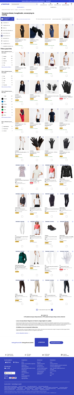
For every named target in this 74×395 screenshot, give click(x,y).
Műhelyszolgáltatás (25, 366)
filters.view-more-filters (6, 67)
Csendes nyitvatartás (54, 363)
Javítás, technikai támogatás (42, 368)
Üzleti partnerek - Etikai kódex (29, 388)
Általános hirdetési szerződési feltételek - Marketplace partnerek (13, 387)
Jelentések (28, 389)
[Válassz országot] (9, 373)
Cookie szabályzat (20, 388)
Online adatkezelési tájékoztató (32, 386)
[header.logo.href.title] (5, 4)
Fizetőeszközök (40, 365)
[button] (7, 56)
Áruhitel (23, 374)
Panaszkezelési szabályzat (63, 387)
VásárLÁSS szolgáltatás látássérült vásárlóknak (58, 365)
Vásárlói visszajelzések (22, 386)
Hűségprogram (24, 369)
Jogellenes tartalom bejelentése (62, 388)
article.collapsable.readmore (22, 333)
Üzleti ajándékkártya (25, 372)
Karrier (51, 372)
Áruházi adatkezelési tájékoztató (43, 386)
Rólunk (51, 362)
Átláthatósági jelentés (35, 389)
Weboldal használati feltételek (39, 388)
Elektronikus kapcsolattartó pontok (9, 389)
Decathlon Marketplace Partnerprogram (26, 376)
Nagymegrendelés (25, 378)
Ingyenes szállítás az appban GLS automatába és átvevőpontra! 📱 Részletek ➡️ (36, 1)
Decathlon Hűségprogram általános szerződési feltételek (33, 387)
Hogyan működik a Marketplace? (40, 373)
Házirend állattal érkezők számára (51, 388)
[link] (56, 342)
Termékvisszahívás (40, 371)
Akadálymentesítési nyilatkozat (44, 389)
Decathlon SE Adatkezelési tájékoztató (10, 388)
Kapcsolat (39, 362)
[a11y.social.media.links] (5, 368)
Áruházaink (52, 373)
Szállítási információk (41, 363)
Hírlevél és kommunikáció (41, 369)
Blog (51, 375)
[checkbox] (7, 96)
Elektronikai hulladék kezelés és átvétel (28, 368)
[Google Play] (17, 362)
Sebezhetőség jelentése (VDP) (20, 389)
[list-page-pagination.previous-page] (37, 310)
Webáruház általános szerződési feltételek (10, 386)
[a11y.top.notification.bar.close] (69, 1)
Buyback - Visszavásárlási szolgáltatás (28, 363)
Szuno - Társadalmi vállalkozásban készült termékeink (57, 369)
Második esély (24, 365)
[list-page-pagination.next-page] (52, 310)
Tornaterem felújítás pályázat (55, 366)
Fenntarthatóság (53, 370)
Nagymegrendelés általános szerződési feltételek (50, 387)
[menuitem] (21, 7)
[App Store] (9, 362)
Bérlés (23, 362)
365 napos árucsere (40, 366)
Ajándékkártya (24, 371)
